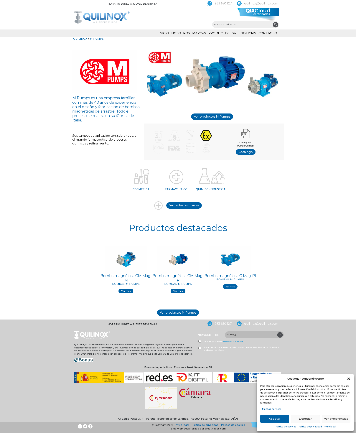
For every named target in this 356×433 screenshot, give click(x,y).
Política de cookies (285, 426)
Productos (219, 33)
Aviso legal (330, 426)
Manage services (271, 409)
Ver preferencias (336, 418)
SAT (235, 33)
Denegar (305, 418)
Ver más (126, 290)
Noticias (248, 33)
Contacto (267, 33)
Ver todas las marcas (184, 205)
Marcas (199, 33)
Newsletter (208, 335)
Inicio (164, 33)
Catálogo (246, 152)
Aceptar (275, 418)
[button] (348, 379)
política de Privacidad (233, 341)
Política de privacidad (310, 426)
